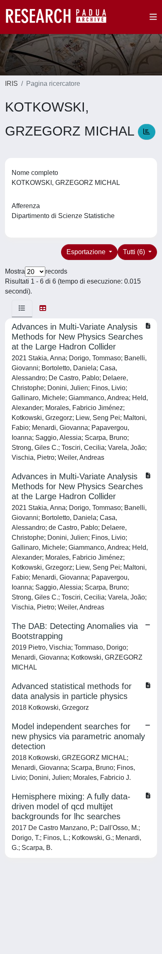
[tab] (22, 308)
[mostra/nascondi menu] (153, 17)
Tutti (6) (135, 251)
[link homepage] (60, 17)
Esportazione (86, 251)
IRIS (11, 83)
